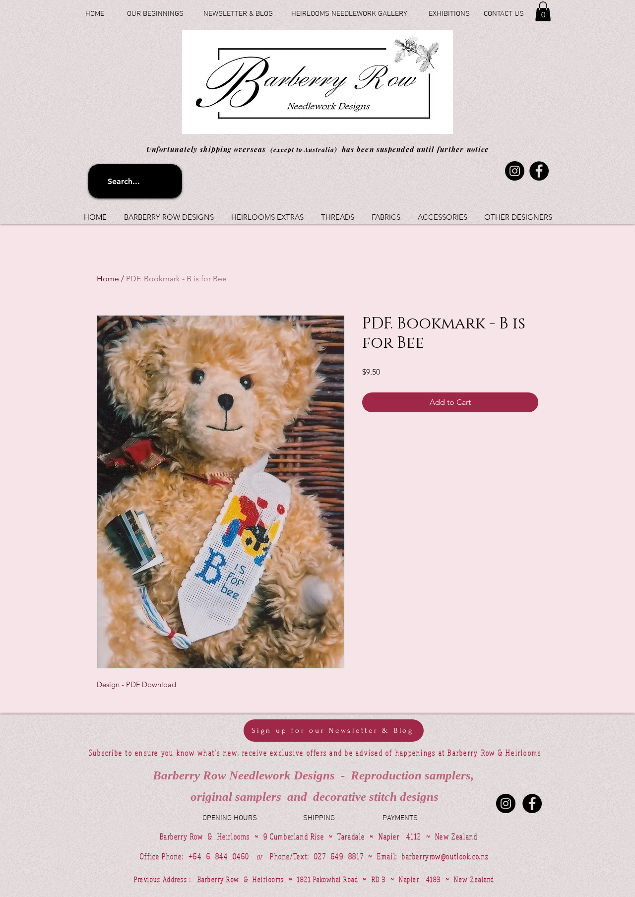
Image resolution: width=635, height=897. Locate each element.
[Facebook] (539, 171)
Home (108, 278)
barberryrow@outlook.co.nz (445, 856)
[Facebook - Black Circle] (532, 803)
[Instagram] (514, 171)
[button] (543, 11)
